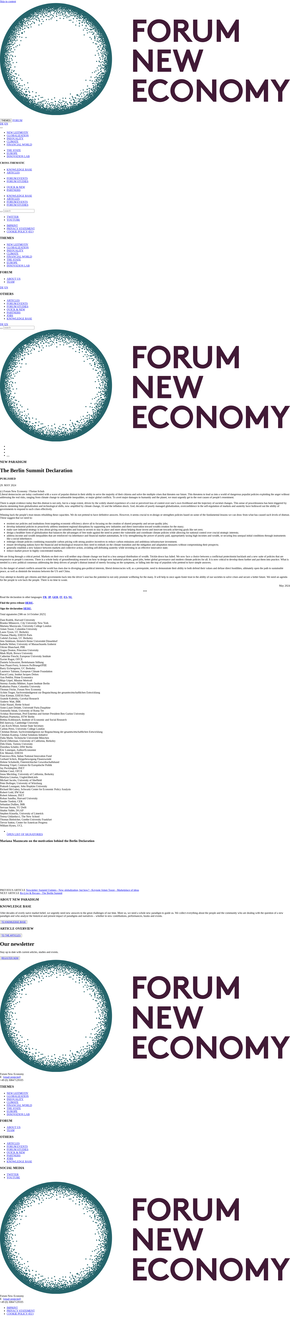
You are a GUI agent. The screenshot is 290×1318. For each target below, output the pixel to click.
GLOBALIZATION (18, 135)
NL (70, 597)
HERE (29, 602)
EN (6, 123)
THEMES (6, 120)
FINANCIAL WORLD (19, 144)
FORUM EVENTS (17, 178)
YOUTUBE (13, 219)
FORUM (17, 120)
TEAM (10, 281)
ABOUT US (13, 278)
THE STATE (14, 150)
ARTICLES (13, 172)
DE (2, 123)
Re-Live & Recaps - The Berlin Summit (41, 893)
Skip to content (8, 1)
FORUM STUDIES (17, 181)
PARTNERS (13, 190)
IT (61, 597)
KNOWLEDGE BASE (19, 169)
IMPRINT (12, 225)
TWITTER (13, 216)
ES (65, 597)
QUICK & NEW (16, 187)
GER (55, 597)
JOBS (10, 315)
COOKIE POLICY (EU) (20, 231)
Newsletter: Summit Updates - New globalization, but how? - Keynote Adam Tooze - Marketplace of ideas (82, 890)
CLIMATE (12, 141)
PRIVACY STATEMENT (21, 228)
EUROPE (12, 153)
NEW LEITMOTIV (17, 132)
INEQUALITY (15, 138)
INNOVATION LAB (18, 156)
